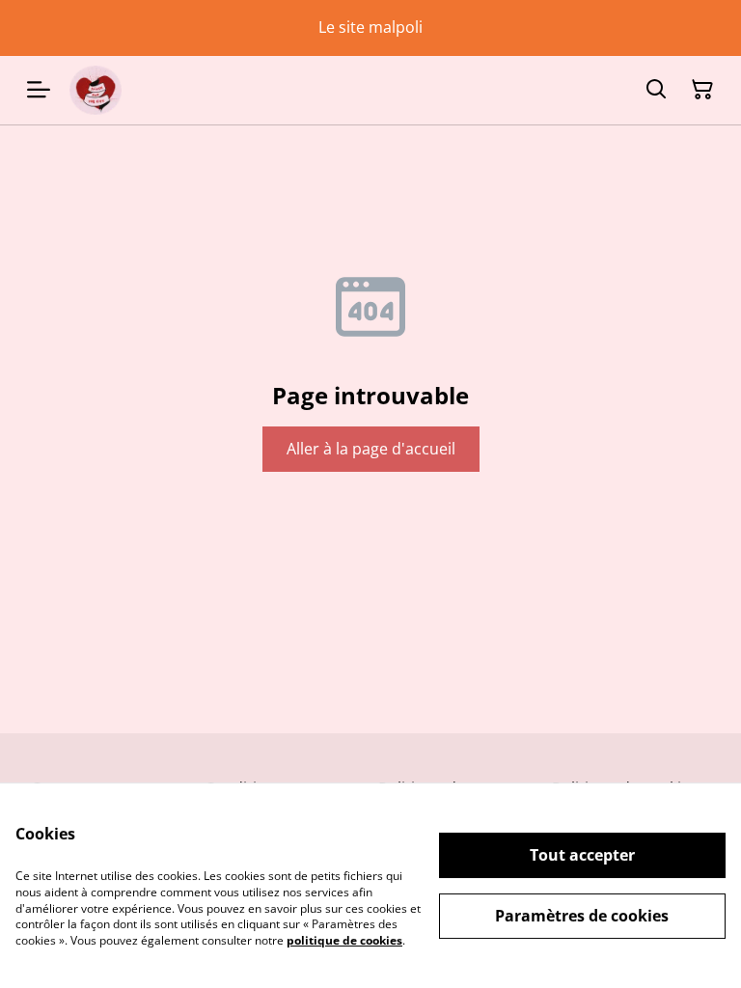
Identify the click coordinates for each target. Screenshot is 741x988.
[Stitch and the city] (95, 90)
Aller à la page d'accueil (371, 448)
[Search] (656, 90)
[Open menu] (38, 90)
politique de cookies (344, 940)
